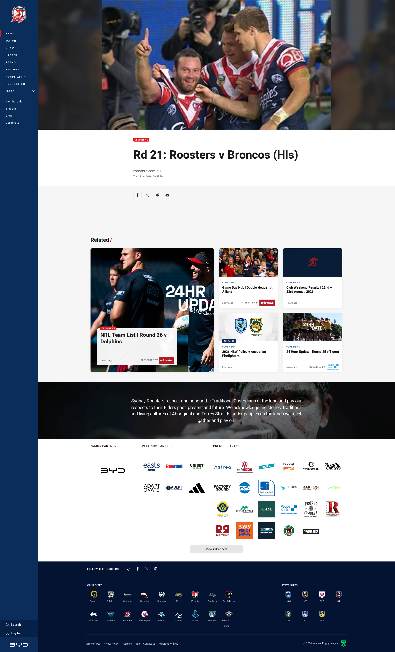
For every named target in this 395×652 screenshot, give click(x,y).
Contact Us (149, 643)
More (10, 91)
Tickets (11, 108)
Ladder (11, 55)
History (12, 69)
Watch (11, 40)
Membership (14, 101)
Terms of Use (93, 643)
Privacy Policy (110, 643)
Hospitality (16, 76)
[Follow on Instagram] (155, 569)
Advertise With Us (168, 643)
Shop (9, 115)
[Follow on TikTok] (128, 569)
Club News (141, 139)
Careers (127, 643)
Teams (11, 62)
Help (137, 643)
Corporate (12, 122)
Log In (15, 633)
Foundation (16, 83)
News (10, 33)
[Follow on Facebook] (137, 569)
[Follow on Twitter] (146, 569)
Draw (10, 47)
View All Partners (216, 549)
